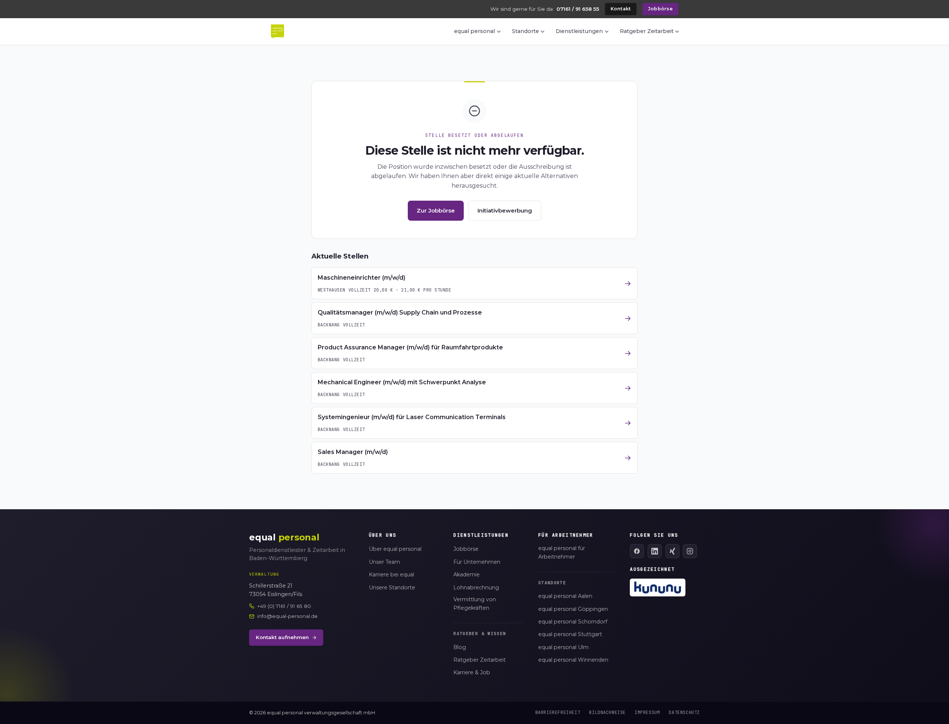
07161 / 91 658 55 (577, 9)
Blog (459, 647)
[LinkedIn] (655, 551)
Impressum (647, 712)
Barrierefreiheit (558, 712)
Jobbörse (660, 8)
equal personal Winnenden (573, 659)
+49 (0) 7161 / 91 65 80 (284, 606)
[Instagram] (690, 551)
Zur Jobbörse (436, 210)
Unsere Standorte (392, 587)
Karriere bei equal (391, 574)
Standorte (525, 31)
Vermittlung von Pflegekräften (474, 603)
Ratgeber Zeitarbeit (647, 31)
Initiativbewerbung (504, 210)
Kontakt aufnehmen (282, 637)
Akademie (466, 574)
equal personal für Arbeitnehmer (561, 552)
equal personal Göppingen (573, 609)
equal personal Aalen (565, 596)
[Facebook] (637, 551)
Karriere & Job (471, 672)
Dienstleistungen (579, 31)
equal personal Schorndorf (572, 621)
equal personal (474, 31)
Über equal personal (395, 549)
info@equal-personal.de (287, 616)
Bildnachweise (607, 712)
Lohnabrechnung (476, 587)
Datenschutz (684, 712)
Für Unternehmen (476, 562)
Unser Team (384, 562)
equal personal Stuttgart (570, 634)
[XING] (672, 551)
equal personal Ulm (563, 647)
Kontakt (621, 8)
